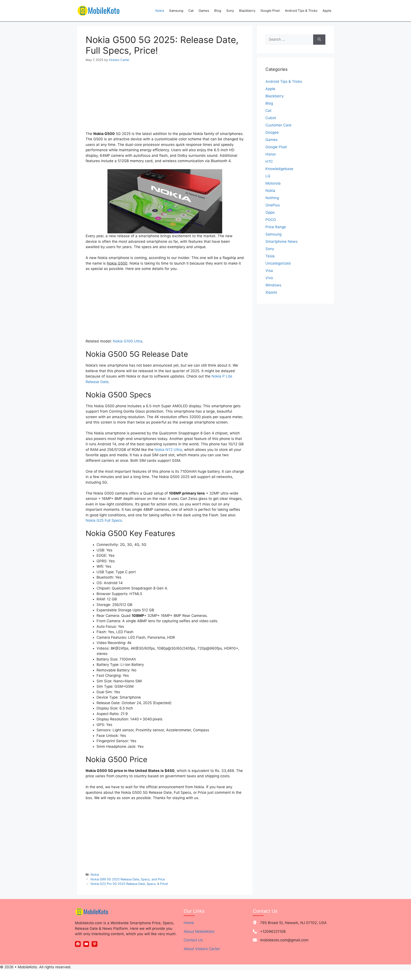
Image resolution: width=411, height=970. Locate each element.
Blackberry (247, 11)
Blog (217, 11)
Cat (191, 11)
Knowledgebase (279, 169)
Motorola (273, 183)
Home (189, 923)
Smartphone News (281, 241)
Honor (270, 154)
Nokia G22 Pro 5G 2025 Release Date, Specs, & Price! (129, 884)
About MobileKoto (199, 931)
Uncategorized (278, 263)
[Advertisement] (165, 99)
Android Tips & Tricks (301, 11)
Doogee (272, 132)
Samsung (176, 11)
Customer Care (278, 125)
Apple (327, 11)
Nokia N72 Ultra (168, 449)
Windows (273, 285)
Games (204, 11)
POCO (270, 220)
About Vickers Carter (202, 949)
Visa (269, 270)
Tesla (270, 256)
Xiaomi (271, 292)
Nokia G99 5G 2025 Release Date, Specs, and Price (128, 879)
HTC (269, 161)
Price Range (275, 227)
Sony (230, 11)
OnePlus (272, 205)
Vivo (269, 278)
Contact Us (193, 940)
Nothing (272, 198)
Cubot (270, 118)
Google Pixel (270, 11)
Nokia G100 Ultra (127, 341)
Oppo (270, 212)
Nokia (159, 11)
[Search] (319, 39)
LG (267, 176)
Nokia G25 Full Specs (104, 520)
